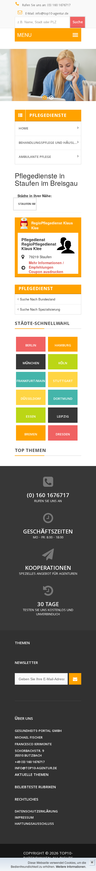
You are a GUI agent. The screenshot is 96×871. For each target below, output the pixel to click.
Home (23, 128)
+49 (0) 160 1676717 (30, 762)
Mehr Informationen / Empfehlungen (46, 265)
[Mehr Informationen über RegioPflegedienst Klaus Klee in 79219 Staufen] (66, 244)
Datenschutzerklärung (36, 812)
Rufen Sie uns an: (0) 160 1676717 (46, 5)
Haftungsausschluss (34, 824)
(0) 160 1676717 (48, 496)
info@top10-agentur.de (36, 768)
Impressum (24, 818)
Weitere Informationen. (71, 866)
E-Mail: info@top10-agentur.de (46, 14)
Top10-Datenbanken (48, 856)
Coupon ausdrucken (46, 271)
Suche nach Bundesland (37, 299)
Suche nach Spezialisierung (40, 309)
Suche (78, 22)
